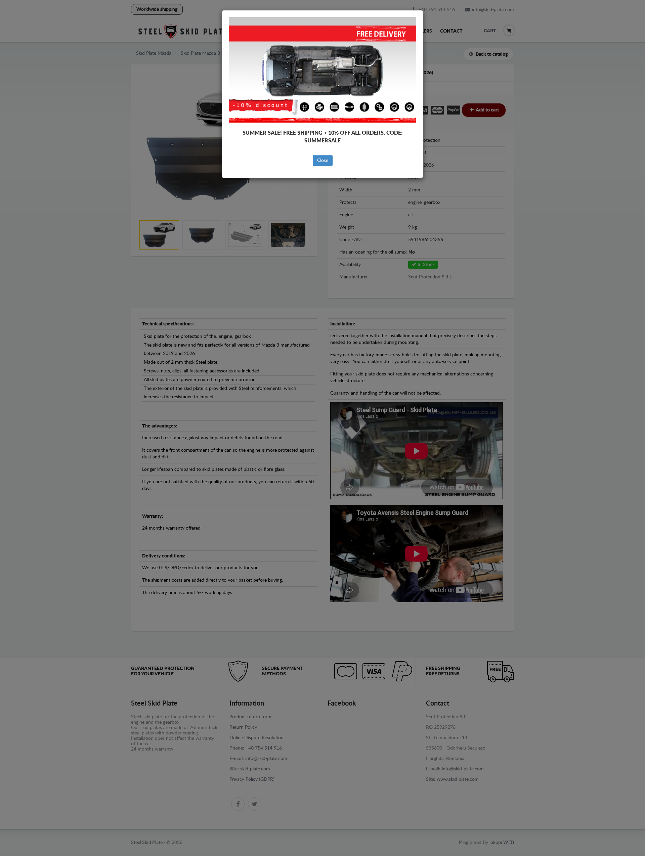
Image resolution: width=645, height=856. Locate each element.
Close (322, 160)
